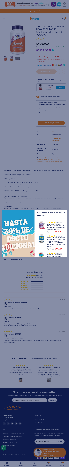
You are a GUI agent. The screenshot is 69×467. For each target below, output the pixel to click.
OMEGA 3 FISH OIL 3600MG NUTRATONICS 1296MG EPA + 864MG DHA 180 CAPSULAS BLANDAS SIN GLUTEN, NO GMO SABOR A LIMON (56, 242)
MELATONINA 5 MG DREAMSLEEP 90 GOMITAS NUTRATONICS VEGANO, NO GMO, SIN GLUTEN (56, 226)
